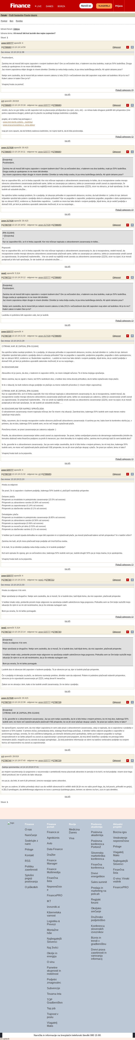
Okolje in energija (52, 955)
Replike (19, 21)
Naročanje (31, 835)
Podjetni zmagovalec (54, 981)
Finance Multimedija (53, 871)
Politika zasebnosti (31, 868)
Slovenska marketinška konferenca (98, 855)
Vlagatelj (104, 6)
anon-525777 (7, 43)
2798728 (7, 336)
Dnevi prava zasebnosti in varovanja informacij (99, 954)
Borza (61, 6)
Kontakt (29, 855)
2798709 (7, 225)
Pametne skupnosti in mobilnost (54, 970)
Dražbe (51, 854)
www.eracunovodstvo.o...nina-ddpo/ (19, 125)
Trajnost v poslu (52, 1016)
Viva (71, 838)
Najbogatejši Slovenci (54, 940)
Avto (49, 843)
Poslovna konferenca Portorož (97, 843)
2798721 (7, 277)
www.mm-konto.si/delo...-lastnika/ (18, 122)
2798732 (7, 632)
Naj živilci (52, 947)
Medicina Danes (74, 831)
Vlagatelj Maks (52, 1024)
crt (2, 101)
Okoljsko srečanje (96, 910)
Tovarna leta (54, 993)
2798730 (7, 580)
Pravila (27, 15)
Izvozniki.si (53, 906)
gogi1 (3, 273)
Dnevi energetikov (98, 875)
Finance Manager (52, 862)
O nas (28, 829)
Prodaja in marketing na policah (98, 890)
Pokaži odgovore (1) (125, 137)
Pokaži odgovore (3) (125, 90)
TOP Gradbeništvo (55, 1001)
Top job (51, 1008)
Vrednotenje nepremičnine (121, 839)
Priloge (29, 849)
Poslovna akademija (97, 834)
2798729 (7, 474)
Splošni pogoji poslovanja (31, 878)
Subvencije (53, 988)
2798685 (7, 105)
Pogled (4, 21)
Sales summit (99, 882)
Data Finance (55, 849)
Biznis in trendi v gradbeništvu (98, 940)
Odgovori (117, 47)
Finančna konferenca (97, 866)
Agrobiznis (53, 837)
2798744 (7, 760)
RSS (27, 860)
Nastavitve (19, 15)
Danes (49, 6)
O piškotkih (31, 887)
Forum (4, 15)
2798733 (7, 702)
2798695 (7, 152)
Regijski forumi (96, 901)
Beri (11, 21)
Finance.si (53, 832)
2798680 (7, 47)
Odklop (16, 29)
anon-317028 (7, 147)
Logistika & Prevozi (53, 923)
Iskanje (34, 15)
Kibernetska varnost (54, 914)
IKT (49, 901)
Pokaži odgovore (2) (125, 210)
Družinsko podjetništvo (98, 919)
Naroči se (86, 5)
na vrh (67, 94)
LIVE (39, 6)
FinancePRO (54, 895)
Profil (11, 15)
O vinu (50, 962)
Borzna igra (120, 832)
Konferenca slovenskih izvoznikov (98, 929)
